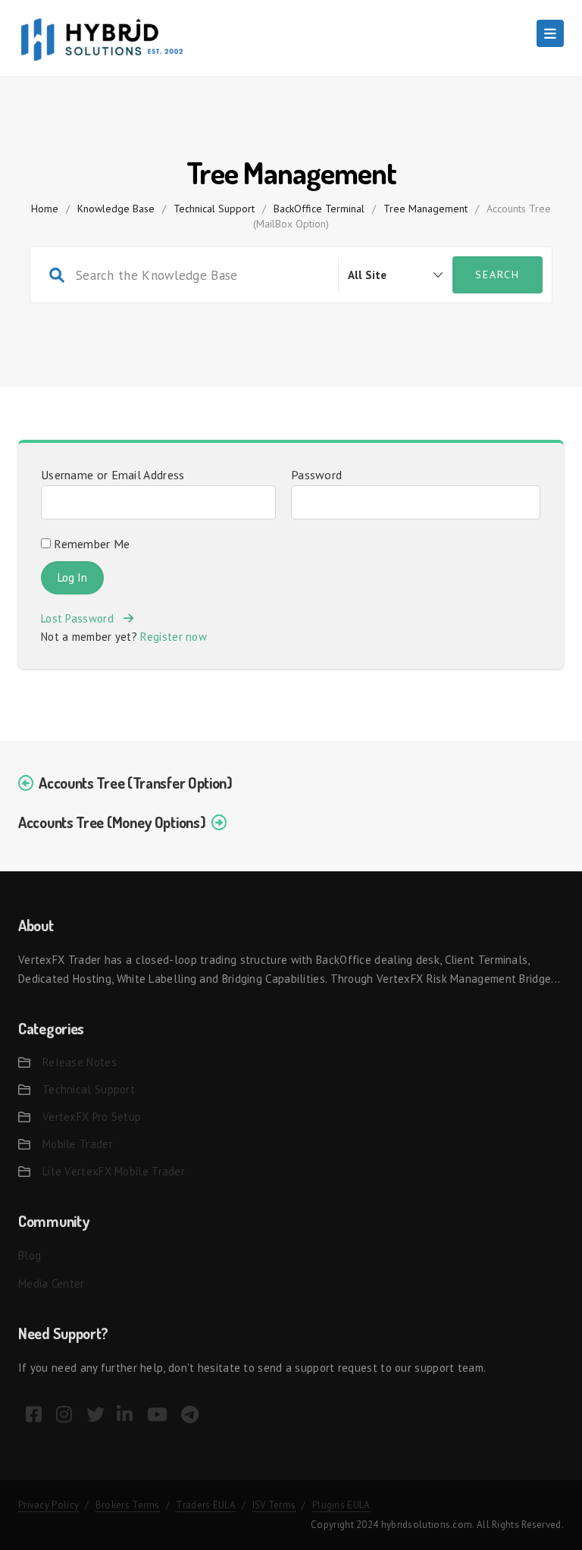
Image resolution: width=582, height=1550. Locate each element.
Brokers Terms (127, 1504)
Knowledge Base (116, 208)
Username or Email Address (113, 474)
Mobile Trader (77, 1144)
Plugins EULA (341, 1504)
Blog (29, 1255)
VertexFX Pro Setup (91, 1116)
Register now (173, 636)
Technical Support (214, 208)
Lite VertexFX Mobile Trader (113, 1171)
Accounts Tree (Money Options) (111, 822)
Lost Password (82, 618)
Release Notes (79, 1062)
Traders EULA (206, 1504)
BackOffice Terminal (319, 208)
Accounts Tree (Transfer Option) (136, 782)
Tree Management (425, 208)
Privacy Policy (48, 1504)
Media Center (51, 1283)
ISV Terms (274, 1504)
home (44, 208)
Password (316, 474)
